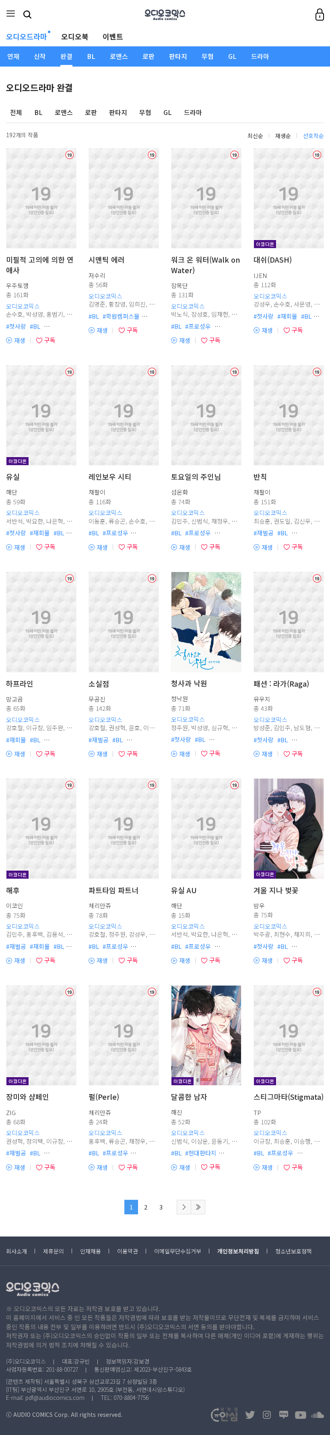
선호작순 (313, 136)
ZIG (11, 1112)
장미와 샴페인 (27, 1097)
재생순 (283, 136)
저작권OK (224, 1415)
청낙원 (179, 698)
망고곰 (14, 699)
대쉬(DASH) (273, 260)
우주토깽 (17, 285)
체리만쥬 (100, 905)
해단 (11, 492)
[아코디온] (289, 828)
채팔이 (97, 492)
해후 (13, 890)
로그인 (319, 14)
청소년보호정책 (293, 1251)
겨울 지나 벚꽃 (276, 890)
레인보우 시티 (110, 477)
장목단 (179, 285)
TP (257, 1112)
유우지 (262, 699)
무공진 (97, 699)
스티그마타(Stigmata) (289, 1097)
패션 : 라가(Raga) (281, 684)
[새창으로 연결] (249, 1415)
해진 (176, 1112)
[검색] (28, 14)
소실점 (99, 684)
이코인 (14, 905)
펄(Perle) (104, 1097)
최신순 (255, 136)
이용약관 (127, 1251)
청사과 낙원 (189, 683)
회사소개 (16, 1251)
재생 (15, 340)
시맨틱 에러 (107, 260)
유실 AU (184, 890)
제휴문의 (53, 1251)
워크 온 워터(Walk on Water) (205, 265)
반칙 (260, 477)
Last (198, 1207)
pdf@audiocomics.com (55, 1397)
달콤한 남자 (189, 1097)
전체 (16, 112)
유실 (13, 477)
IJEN (260, 275)
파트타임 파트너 (113, 890)
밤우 (259, 905)
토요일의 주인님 (196, 477)
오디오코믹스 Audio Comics (165, 14)
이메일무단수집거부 (177, 1251)
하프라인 (19, 684)
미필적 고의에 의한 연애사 (40, 265)
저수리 (97, 275)
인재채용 (90, 1251)
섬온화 (179, 492)
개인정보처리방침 (238, 1251)
